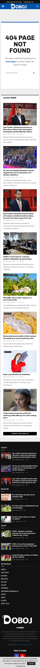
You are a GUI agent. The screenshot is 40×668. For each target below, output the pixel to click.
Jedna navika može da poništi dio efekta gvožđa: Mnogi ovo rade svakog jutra (19, 415)
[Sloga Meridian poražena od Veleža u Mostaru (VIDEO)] (6, 557)
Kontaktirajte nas (29, 2)
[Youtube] (22, 656)
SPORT (3, 594)
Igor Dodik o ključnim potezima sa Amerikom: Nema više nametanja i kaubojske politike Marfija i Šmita (17, 129)
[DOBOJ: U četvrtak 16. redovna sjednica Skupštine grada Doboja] (20, 243)
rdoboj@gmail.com (26, 644)
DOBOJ (6, 234)
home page (11, 61)
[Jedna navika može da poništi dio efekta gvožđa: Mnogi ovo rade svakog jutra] (20, 400)
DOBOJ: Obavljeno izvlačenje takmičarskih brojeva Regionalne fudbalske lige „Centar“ (24, 533)
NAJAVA (4, 582)
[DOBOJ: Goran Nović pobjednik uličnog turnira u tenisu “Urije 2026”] (6, 546)
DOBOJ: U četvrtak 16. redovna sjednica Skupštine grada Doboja (17, 258)
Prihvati (31, 663)
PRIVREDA (4, 588)
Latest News (9, 98)
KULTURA (4, 576)
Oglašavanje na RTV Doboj (14, 2)
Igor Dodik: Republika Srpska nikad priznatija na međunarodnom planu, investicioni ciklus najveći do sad (18, 216)
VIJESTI (7, 104)
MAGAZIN (4, 579)
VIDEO (3, 597)
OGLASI (3, 585)
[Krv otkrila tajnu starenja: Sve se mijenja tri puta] (6, 497)
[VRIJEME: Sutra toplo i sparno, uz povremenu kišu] (20, 284)
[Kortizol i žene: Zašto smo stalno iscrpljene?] (6, 519)
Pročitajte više (20, 666)
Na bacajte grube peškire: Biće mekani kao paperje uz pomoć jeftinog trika (19, 337)
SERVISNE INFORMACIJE (11, 275)
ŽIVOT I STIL (8, 313)
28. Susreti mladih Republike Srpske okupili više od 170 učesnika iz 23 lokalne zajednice (18, 172)
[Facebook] (16, 656)
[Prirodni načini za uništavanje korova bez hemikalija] (6, 508)
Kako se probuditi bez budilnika (16, 374)
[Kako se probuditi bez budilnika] (20, 361)
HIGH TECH (5, 572)
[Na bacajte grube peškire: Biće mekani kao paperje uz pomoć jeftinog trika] (20, 323)
